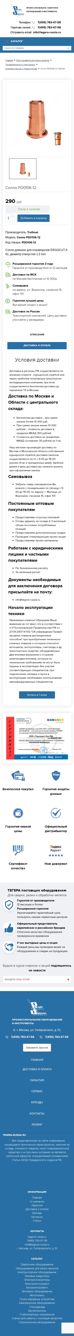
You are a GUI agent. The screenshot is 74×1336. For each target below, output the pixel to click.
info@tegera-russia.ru (47, 32)
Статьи (37, 1220)
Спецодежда (37, 1307)
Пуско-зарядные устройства (37, 1299)
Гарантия (37, 1080)
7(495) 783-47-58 (49, 22)
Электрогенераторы (37, 1279)
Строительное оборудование (37, 1322)
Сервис (37, 1091)
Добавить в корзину (33, 218)
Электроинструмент (37, 1283)
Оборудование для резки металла (37, 1268)
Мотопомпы (37, 1295)
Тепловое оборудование (37, 1291)
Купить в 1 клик (37, 695)
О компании (37, 1201)
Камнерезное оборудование (37, 1303)
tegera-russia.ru (37, 1236)
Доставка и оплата (37, 1069)
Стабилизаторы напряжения (37, 1314)
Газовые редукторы (37, 1276)
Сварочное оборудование (37, 1264)
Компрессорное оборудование (37, 1272)
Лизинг (37, 1124)
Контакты (37, 1113)
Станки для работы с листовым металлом (37, 1318)
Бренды (37, 1102)
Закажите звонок (37, 1047)
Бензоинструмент (37, 1287)
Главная (37, 1059)
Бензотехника (37, 1310)
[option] (37, 119)
